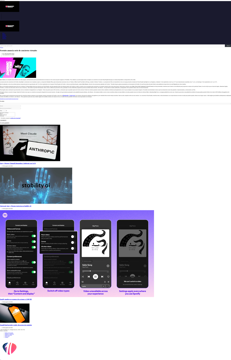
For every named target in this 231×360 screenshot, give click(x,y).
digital (1, 98)
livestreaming (13, 98)
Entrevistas (4, 36)
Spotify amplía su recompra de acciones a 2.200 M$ (16, 299)
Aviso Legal (7, 336)
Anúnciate (4, 38)
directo (3, 98)
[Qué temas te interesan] (7, 112)
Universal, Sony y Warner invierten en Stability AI (15, 206)
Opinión (4, 37)
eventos (6, 98)
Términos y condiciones (9, 333)
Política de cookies (8, 335)
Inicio (3, 33)
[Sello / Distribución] (7, 114)
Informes (4, 35)
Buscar (1, 43)
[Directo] (7, 113)
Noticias (4, 34)
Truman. (9, 330)
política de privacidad (15, 118)
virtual (17, 98)
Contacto (6, 337)
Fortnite (9, 98)
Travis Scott (72, 95)
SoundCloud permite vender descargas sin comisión (16, 325)
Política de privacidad (9, 332)
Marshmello (65, 95)
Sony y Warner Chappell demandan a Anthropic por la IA (18, 163)
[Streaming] (7, 115)
